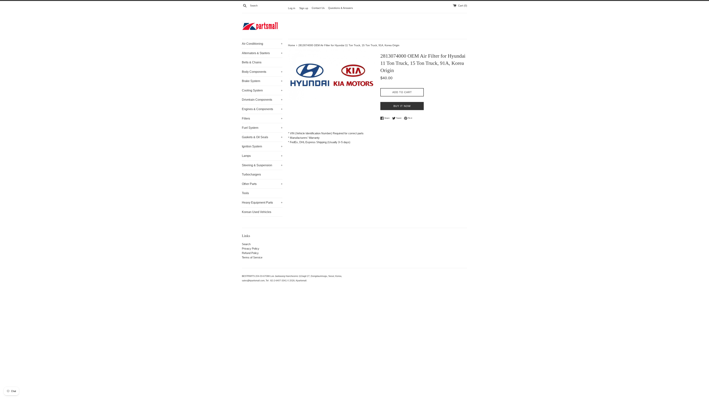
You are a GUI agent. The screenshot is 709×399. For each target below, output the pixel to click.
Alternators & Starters (262, 53)
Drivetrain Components (262, 99)
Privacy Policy (250, 248)
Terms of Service (252, 257)
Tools (245, 193)
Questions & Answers (340, 8)
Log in (291, 8)
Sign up (303, 8)
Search (246, 244)
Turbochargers (251, 174)
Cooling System (262, 90)
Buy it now (402, 106)
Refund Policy (250, 253)
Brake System (262, 81)
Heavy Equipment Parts (262, 202)
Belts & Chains (251, 62)
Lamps (262, 155)
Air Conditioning (262, 43)
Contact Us (318, 8)
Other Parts (262, 183)
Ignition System (262, 146)
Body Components (262, 71)
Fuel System (262, 127)
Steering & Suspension (262, 165)
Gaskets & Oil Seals (262, 137)
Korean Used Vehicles (256, 212)
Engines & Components (262, 109)
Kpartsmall (301, 280)
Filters (262, 118)
